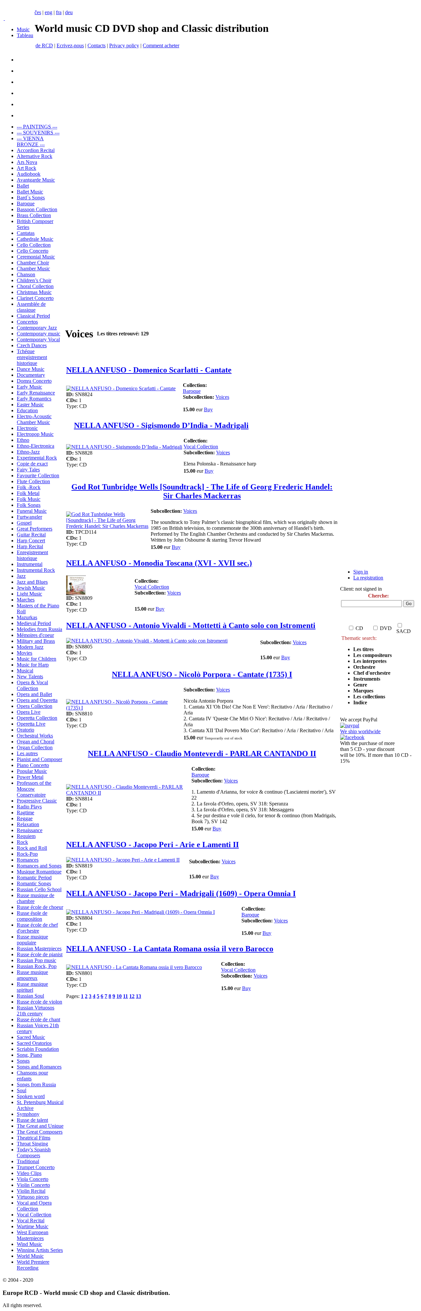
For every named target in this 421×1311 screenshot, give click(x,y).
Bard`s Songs (31, 197)
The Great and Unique (40, 1126)
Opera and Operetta (37, 700)
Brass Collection (34, 215)
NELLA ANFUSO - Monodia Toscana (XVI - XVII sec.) (159, 563)
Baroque (26, 203)
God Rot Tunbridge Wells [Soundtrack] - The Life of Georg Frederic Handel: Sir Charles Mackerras (202, 491)
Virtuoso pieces (33, 1197)
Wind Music (29, 1244)
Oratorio (25, 730)
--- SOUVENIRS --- (38, 132)
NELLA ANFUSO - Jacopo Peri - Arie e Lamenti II (152, 844)
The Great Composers (39, 1132)
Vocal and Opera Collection (34, 1205)
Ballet (23, 186)
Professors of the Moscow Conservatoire (34, 789)
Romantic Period (34, 877)
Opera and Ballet (34, 694)
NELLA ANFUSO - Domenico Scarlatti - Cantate (149, 370)
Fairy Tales (28, 469)
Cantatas (26, 233)
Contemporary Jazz (37, 327)
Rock (22, 842)
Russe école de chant (38, 1019)
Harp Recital (30, 546)
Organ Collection (35, 747)
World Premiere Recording (33, 1265)
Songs (23, 1061)
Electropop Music (35, 434)
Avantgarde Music (36, 180)
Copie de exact (32, 463)
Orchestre (364, 667)
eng (48, 12)
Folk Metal (28, 493)
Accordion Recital (36, 150)
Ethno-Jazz (28, 452)
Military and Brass (36, 641)
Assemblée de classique (31, 307)
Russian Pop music (36, 960)
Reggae (25, 818)
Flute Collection (33, 481)
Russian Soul (30, 996)
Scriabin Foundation (38, 1049)
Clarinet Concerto (35, 298)
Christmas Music (34, 292)
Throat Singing (32, 1143)
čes (38, 12)
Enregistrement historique (32, 555)
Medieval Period (34, 623)
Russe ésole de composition (32, 916)
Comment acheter (161, 45)
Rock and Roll (32, 848)
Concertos (27, 322)
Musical (25, 670)
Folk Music (28, 499)
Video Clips (29, 1173)
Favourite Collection (38, 475)
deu (69, 12)
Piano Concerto (33, 765)
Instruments (366, 679)
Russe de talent (32, 1120)
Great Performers (34, 528)
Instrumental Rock (36, 570)
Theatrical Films (33, 1138)
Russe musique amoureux (32, 975)
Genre (360, 685)
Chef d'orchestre (371, 673)
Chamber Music (33, 268)
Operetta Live (31, 724)
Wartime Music (32, 1226)
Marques (363, 690)
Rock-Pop (27, 854)
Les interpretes (370, 661)
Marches (26, 599)
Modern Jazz (30, 647)
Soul (21, 1090)
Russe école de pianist (39, 954)
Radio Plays (29, 806)
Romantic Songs (34, 883)
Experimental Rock (37, 458)
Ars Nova (27, 162)
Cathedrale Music (35, 239)
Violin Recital (31, 1191)
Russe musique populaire (32, 939)
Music (23, 29)
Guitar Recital (31, 534)
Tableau (25, 35)
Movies (24, 653)
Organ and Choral (35, 741)
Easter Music (30, 404)
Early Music (29, 387)
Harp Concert (31, 540)
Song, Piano (29, 1055)
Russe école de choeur (40, 907)
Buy (208, 409)
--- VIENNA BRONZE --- (31, 141)
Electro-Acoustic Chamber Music (34, 419)
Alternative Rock (34, 156)
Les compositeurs (372, 655)
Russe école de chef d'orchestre (37, 928)
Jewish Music (31, 588)
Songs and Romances (39, 1067)
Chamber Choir (33, 262)
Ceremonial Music (36, 257)
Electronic (27, 428)
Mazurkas (27, 617)
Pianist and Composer (39, 759)
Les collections (369, 696)
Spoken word (31, 1096)
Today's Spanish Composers (34, 1152)
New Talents (30, 676)
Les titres (363, 649)
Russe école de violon (39, 1002)
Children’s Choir (34, 280)
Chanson (26, 274)
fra (59, 12)
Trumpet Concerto (36, 1167)
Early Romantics (34, 398)
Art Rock (26, 168)
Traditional (28, 1161)
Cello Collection (34, 245)
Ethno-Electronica (35, 446)
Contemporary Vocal (38, 339)
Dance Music (30, 369)
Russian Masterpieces (39, 948)
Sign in (360, 572)
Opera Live (28, 712)
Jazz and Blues (32, 582)
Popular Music (32, 771)
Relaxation (28, 824)
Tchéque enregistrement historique (32, 357)
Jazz (21, 576)
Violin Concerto (33, 1185)
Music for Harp (33, 664)
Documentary (31, 375)
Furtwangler (29, 517)
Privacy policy (124, 45)
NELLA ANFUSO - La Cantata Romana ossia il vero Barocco (169, 948)
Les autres (27, 753)
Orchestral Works (35, 735)
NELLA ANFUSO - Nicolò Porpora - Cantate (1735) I (202, 674)
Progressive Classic (37, 800)
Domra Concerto (34, 381)
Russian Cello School (39, 889)
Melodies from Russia (39, 629)
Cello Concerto (32, 251)
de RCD (44, 45)
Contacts (96, 45)
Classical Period (33, 316)
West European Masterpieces (32, 1235)
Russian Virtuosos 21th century (35, 1010)
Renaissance (29, 830)
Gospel (24, 523)
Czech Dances (32, 345)
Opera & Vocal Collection (32, 685)
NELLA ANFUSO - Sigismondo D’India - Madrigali (161, 425)
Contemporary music (38, 333)
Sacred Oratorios (34, 1043)
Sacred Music (31, 1037)
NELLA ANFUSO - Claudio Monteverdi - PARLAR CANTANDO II (202, 753)
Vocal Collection (34, 1214)
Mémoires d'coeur (35, 635)
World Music (30, 1256)
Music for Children (36, 659)
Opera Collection (34, 706)
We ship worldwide (360, 731)
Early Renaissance (36, 393)
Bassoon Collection (37, 209)
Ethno (23, 440)
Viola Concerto (32, 1179)
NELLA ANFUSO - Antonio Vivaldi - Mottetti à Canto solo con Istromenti (190, 625)
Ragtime (25, 812)
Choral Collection (35, 286)
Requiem (26, 836)
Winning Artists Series (40, 1250)
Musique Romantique (39, 871)
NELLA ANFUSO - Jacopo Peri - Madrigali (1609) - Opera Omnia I (181, 893)
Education (27, 410)
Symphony (28, 1114)
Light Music (29, 594)
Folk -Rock (28, 487)
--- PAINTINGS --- (37, 126)
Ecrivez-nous (70, 45)
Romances (27, 860)
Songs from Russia (36, 1084)
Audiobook (28, 174)
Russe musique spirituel (32, 987)
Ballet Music (30, 191)
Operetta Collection (37, 718)
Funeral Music (32, 511)
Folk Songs (28, 505)
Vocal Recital (30, 1220)
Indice (360, 702)
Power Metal (30, 777)
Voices (222, 397)
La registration (368, 577)
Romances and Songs (39, 866)
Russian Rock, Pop (37, 966)
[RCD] (4, 18)
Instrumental (29, 564)
